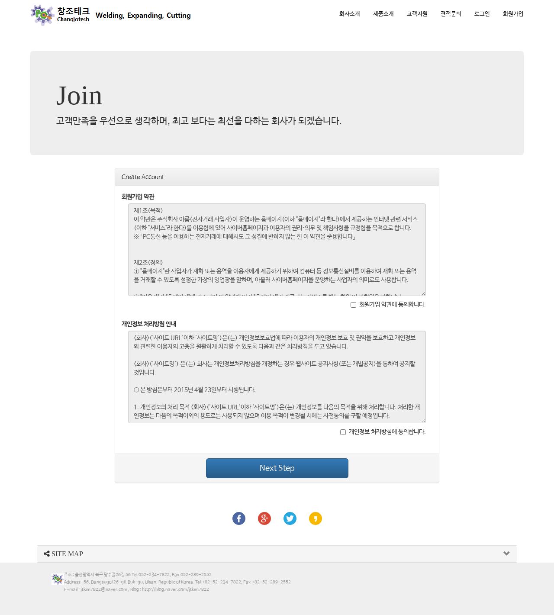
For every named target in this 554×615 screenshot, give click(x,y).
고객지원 (417, 14)
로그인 (482, 14)
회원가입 (513, 14)
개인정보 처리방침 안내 (149, 324)
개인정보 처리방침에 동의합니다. (387, 431)
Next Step (277, 468)
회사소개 (349, 14)
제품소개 (383, 14)
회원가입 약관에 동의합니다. (392, 304)
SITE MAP (66, 553)
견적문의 (451, 14)
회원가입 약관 (138, 196)
